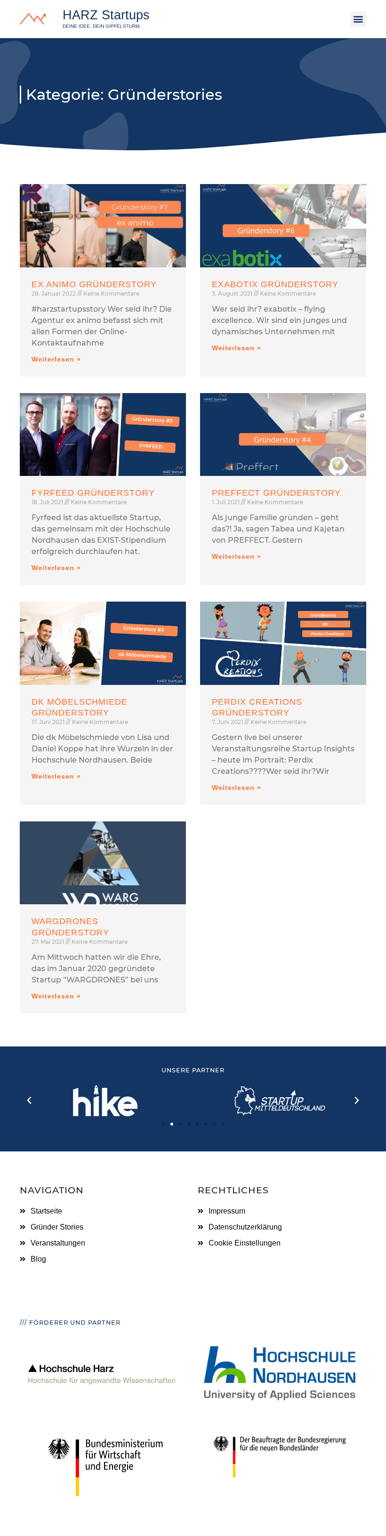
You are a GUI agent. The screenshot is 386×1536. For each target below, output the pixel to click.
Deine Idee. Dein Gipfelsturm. (102, 26)
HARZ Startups (106, 15)
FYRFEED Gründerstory (93, 493)
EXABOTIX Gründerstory (275, 284)
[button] (358, 19)
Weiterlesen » (56, 359)
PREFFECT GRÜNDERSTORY (276, 493)
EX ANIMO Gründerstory (94, 284)
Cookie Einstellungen (245, 1243)
